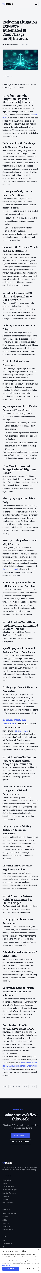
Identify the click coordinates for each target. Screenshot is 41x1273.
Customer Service (8, 1186)
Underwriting (7, 1180)
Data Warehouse (8, 1229)
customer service (21, 731)
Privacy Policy (6, 1265)
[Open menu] (36, 4)
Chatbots (5, 1199)
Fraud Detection (8, 1202)
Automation (6, 1196)
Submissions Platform (9, 1213)
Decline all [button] (29, 1269)
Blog (4, 1247)
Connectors (6, 1223)
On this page (20, 76)
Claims (5, 1183)
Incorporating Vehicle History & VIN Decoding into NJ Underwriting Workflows (20, 1066)
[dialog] (20, 1260)
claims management (10, 569)
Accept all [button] (11, 1269)
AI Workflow (6, 1226)
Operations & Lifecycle (10, 1190)
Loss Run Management (10, 1193)
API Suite (5, 1220)
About (4, 1240)
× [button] (38, 1250)
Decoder (5, 1217)
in (34, 1086)
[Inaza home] (8, 3)
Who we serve (7, 1244)
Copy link (16, 1086)
